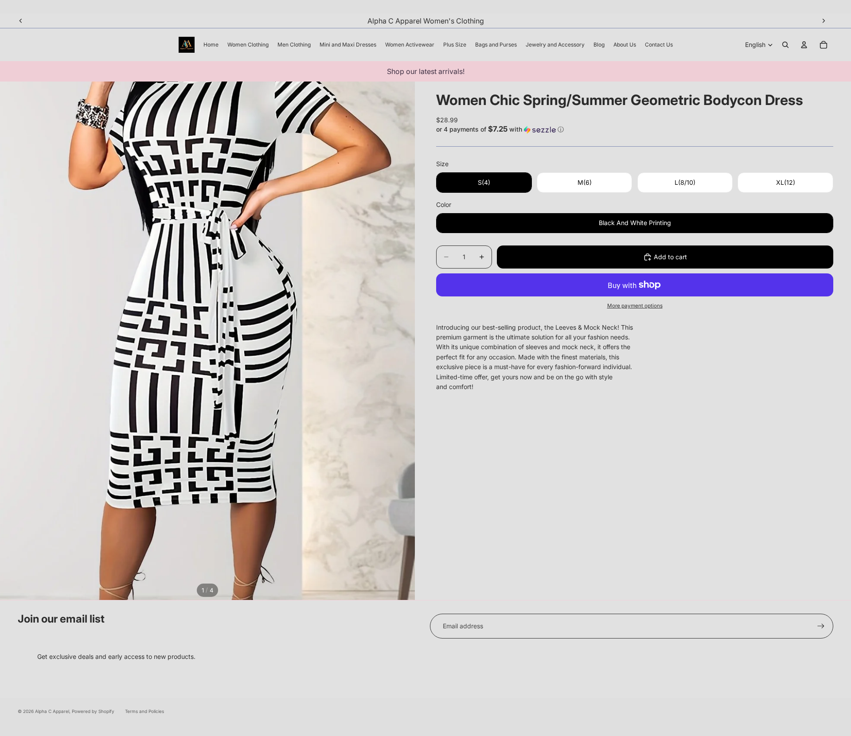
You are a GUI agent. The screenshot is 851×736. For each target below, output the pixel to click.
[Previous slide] (21, 21)
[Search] (785, 45)
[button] (634, 129)
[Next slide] (823, 21)
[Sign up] (820, 626)
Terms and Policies (144, 711)
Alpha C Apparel (52, 711)
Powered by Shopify (93, 711)
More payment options (635, 306)
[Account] (804, 45)
